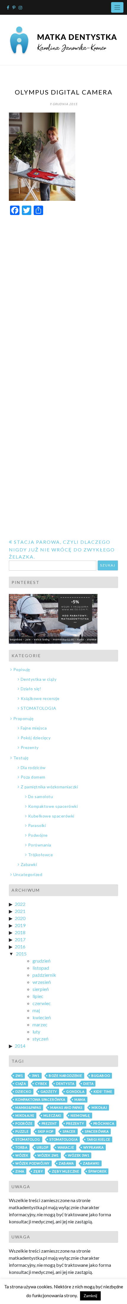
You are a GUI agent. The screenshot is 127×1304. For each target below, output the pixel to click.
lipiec (37, 996)
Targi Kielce (98, 1139)
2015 (21, 953)
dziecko (23, 1091)
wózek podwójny (32, 1163)
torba (21, 1147)
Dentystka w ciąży (38, 679)
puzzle (22, 1131)
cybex (41, 1083)
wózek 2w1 (48, 1155)
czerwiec (41, 1003)
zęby (38, 1171)
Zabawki (29, 864)
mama (79, 1099)
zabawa (66, 1163)
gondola (75, 1091)
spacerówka (97, 1131)
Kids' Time (103, 1091)
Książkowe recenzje (40, 698)
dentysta (65, 1083)
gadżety (48, 1091)
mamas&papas (28, 1107)
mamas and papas (66, 1107)
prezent (49, 1123)
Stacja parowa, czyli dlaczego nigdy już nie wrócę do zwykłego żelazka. (62, 549)
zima (19, 1171)
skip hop (45, 1131)
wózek (21, 1155)
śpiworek (97, 1171)
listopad (40, 968)
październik (44, 975)
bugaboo (100, 1075)
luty (36, 1031)
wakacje (66, 1147)
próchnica (103, 1123)
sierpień (40, 989)
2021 (20, 911)
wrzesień (41, 982)
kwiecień (41, 1017)
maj (36, 1010)
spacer (69, 1131)
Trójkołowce (40, 854)
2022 (20, 904)
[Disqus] (63, 295)
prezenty (75, 1123)
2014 (20, 1046)
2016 (20, 946)
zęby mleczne (65, 1171)
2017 (20, 939)
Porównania (39, 844)
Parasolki (37, 825)
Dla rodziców (33, 767)
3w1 (35, 1075)
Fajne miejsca (34, 727)
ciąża (20, 1083)
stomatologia (63, 1139)
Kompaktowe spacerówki (53, 806)
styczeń (40, 1038)
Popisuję (21, 669)
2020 (20, 918)
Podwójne (38, 835)
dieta (88, 1083)
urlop (42, 1147)
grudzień (41, 960)
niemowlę (80, 1115)
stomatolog (27, 1139)
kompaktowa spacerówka (40, 1099)
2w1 (19, 1075)
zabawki (91, 1163)
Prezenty (30, 747)
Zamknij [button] (90, 1295)
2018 (20, 932)
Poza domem (33, 776)
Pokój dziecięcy (36, 737)
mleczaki (52, 1115)
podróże (23, 1123)
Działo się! (31, 688)
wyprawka (93, 1147)
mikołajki (24, 1115)
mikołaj (99, 1107)
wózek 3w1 (78, 1155)
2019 (20, 925)
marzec (40, 1024)
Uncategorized (27, 874)
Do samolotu (40, 796)
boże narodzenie (65, 1075)
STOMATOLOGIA (38, 708)
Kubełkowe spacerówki (51, 815)
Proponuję (23, 718)
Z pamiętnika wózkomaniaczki (49, 786)
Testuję (20, 757)
